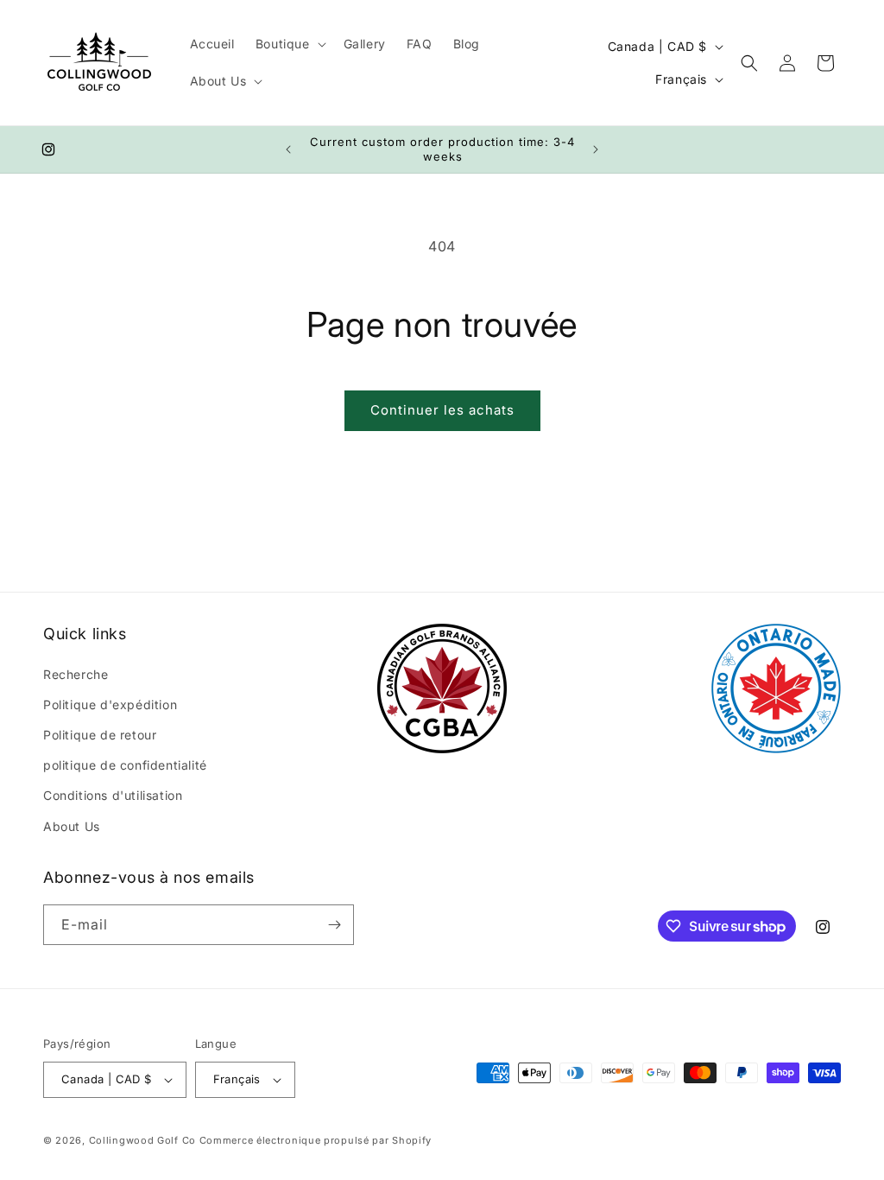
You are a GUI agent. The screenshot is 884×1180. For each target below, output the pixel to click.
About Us (71, 826)
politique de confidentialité (125, 765)
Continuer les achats (442, 410)
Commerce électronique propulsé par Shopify (315, 1140)
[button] (289, 44)
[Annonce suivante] (596, 149)
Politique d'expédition (110, 704)
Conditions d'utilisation (112, 795)
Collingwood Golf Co (142, 1140)
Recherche (75, 674)
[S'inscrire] (334, 924)
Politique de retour (99, 734)
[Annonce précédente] (288, 149)
